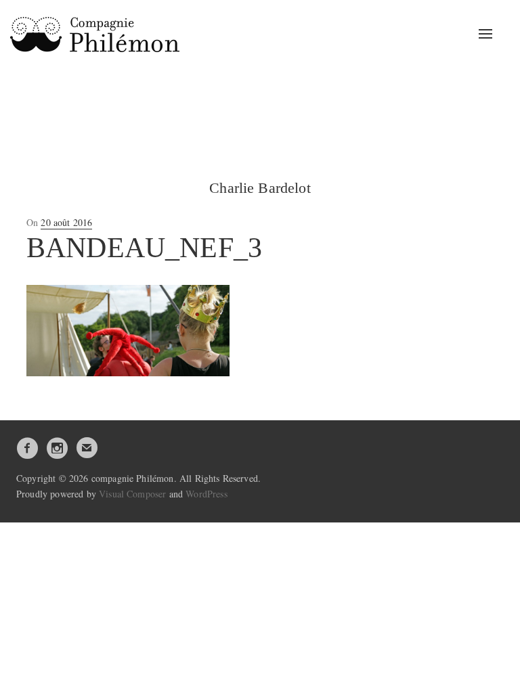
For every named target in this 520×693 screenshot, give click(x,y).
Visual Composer (132, 493)
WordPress (206, 493)
